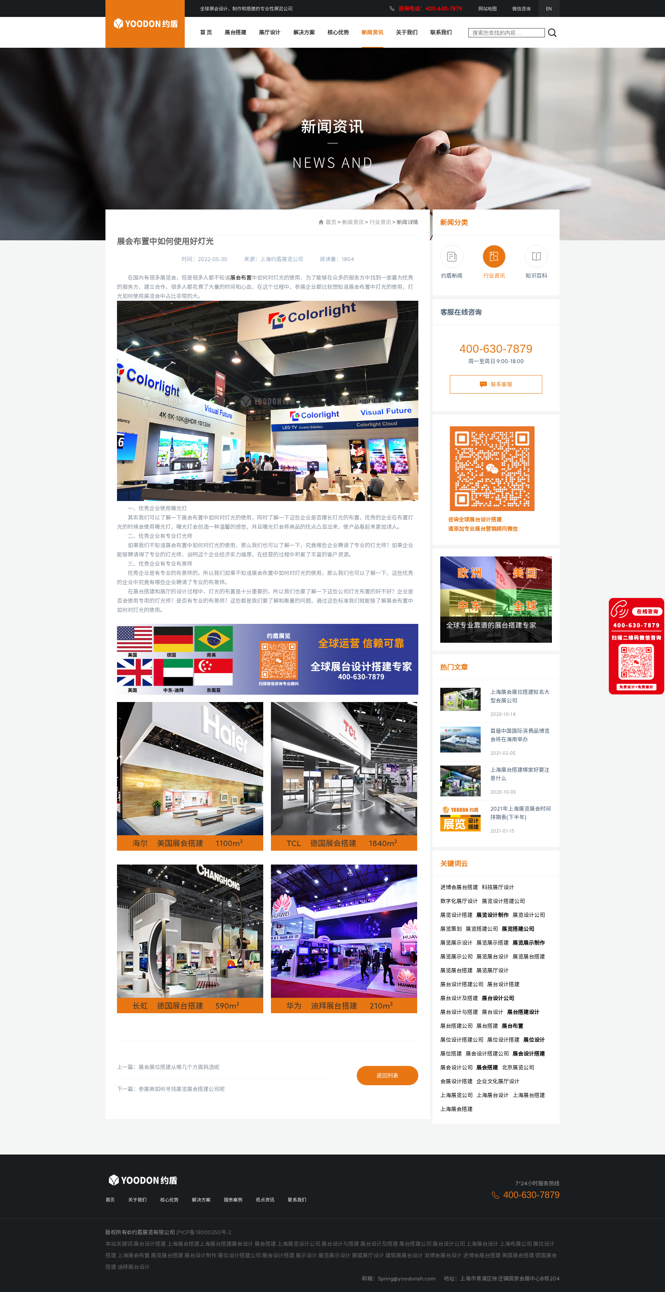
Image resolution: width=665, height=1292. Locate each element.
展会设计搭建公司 (487, 1053)
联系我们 (441, 32)
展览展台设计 (492, 956)
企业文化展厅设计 (498, 1081)
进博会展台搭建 (459, 887)
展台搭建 (235, 32)
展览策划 (451, 929)
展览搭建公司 (482, 929)
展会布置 (241, 277)
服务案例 (233, 1199)
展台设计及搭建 (459, 998)
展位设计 (534, 1039)
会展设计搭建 (456, 1081)
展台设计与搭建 (459, 1012)
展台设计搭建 (503, 984)
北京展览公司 (518, 1067)
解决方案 (304, 32)
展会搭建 (487, 1067)
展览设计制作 (492, 915)
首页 (331, 222)
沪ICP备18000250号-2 (203, 1232)
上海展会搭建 (456, 1109)
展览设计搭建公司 (503, 901)
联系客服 (501, 384)
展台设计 (492, 1012)
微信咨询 (521, 8)
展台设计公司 (498, 998)
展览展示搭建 (492, 942)
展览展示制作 (529, 942)
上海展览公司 (456, 1095)
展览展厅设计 (492, 970)
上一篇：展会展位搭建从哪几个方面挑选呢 (168, 1067)
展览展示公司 (456, 956)
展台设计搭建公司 (461, 984)
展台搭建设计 (523, 1012)
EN (549, 8)
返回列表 (387, 1075)
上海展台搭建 (529, 1095)
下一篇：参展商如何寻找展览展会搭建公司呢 (171, 1089)
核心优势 (338, 32)
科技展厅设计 (498, 887)
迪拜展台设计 (133, 1267)
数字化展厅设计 (459, 901)
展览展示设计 (456, 942)
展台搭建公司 (456, 1026)
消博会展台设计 (443, 1255)
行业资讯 (380, 222)
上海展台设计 (492, 1095)
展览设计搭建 (456, 915)
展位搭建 (451, 1053)
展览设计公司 (529, 915)
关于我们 (407, 32)
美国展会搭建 (518, 1255)
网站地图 (487, 8)
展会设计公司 (456, 1067)
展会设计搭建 (529, 1053)
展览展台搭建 (529, 956)
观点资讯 (265, 1199)
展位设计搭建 (503, 1039)
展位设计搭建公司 (461, 1039)
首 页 (206, 32)
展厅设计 (270, 32)
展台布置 (512, 1026)
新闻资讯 (372, 32)
